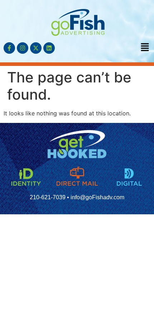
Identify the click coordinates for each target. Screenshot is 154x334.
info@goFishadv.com (97, 197)
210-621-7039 (48, 197)
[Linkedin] (49, 48)
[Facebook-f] (9, 48)
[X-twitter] (36, 48)
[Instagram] (22, 48)
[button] (145, 47)
